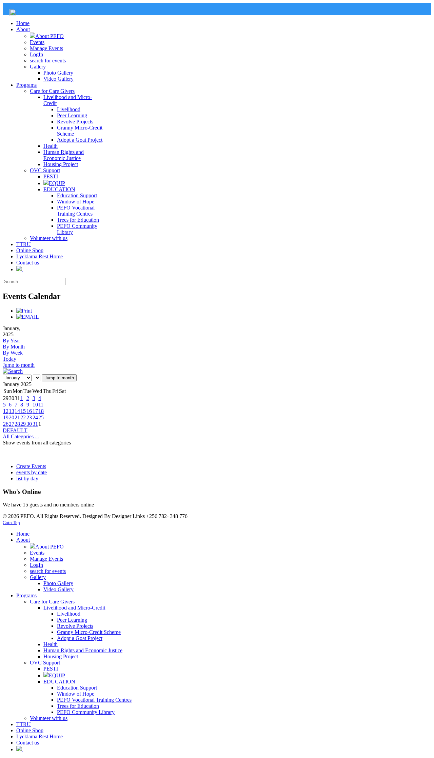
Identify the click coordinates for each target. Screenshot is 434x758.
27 (11, 424)
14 (17, 411)
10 (35, 404)
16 (29, 411)
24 (35, 417)
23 (29, 417)
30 (29, 424)
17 (35, 411)
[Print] (24, 311)
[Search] (13, 371)
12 (5, 411)
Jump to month (19, 365)
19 (5, 417)
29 (23, 424)
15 (23, 411)
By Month (14, 347)
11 (40, 404)
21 (17, 417)
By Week (13, 353)
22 (23, 417)
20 (11, 417)
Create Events (31, 466)
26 (5, 424)
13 (11, 411)
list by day (27, 478)
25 (41, 417)
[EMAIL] (27, 317)
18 (41, 411)
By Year (11, 340)
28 (17, 424)
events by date (31, 472)
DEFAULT (15, 430)
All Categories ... (21, 436)
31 (35, 424)
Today (9, 359)
